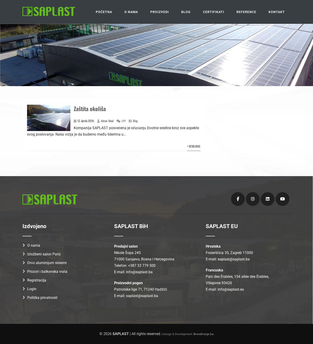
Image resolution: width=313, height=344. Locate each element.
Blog (186, 12)
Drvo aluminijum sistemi (47, 263)
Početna (104, 12)
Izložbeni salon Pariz (44, 254)
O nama (131, 12)
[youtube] (282, 199)
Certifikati (213, 12)
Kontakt (277, 12)
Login (31, 289)
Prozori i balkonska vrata (47, 271)
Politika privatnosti (42, 297)
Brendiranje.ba (203, 334)
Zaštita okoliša (90, 108)
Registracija (36, 280)
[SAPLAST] (48, 11)
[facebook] (238, 199)
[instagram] (253, 199)
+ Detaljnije (193, 146)
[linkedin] (268, 199)
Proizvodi (159, 12)
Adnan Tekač (107, 121)
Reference (246, 12)
